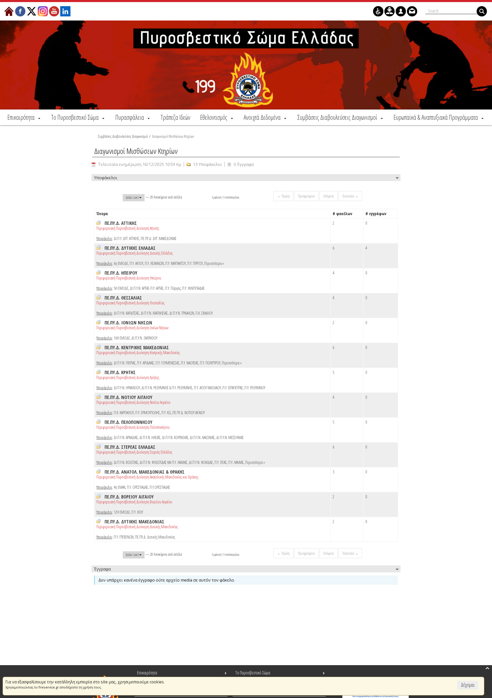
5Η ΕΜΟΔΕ (121, 288)
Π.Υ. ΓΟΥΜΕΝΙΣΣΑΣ (167, 363)
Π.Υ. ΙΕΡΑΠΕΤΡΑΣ (232, 388)
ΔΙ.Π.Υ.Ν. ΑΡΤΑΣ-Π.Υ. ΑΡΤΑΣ (146, 288)
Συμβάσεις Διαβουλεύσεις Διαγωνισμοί (123, 136)
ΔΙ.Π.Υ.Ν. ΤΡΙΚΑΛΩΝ (181, 313)
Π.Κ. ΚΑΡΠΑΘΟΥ (124, 412)
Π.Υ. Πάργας (173, 288)
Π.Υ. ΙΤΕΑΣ (220, 462)
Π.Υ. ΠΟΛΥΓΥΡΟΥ (210, 363)
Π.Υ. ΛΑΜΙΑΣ (236, 462)
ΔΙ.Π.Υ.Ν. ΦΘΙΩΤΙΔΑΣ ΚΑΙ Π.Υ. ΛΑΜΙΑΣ (163, 462)
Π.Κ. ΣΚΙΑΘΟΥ (204, 313)
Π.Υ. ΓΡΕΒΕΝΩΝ (124, 537)
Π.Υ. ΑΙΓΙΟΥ (136, 263)
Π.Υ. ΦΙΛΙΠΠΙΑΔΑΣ (193, 288)
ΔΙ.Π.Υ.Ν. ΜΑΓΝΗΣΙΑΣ (154, 313)
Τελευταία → (350, 196)
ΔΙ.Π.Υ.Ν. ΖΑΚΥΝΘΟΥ (144, 338)
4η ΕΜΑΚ (119, 487)
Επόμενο (328, 196)
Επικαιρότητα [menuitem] (147, 673)
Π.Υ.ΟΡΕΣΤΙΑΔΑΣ (160, 487)
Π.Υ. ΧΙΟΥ (137, 512)
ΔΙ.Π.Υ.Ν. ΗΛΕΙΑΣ (149, 437)
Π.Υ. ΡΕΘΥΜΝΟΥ (254, 388)
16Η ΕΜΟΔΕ (122, 338)
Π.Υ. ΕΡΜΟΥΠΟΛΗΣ (147, 412)
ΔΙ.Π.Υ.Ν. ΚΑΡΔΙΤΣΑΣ (126, 313)
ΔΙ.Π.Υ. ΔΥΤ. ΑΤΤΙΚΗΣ (126, 238)
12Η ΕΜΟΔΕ (122, 512)
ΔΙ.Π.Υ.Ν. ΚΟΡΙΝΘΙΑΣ (175, 437)
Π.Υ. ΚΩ (166, 412)
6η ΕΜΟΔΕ (121, 263)
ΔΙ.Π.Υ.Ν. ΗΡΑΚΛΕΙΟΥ (127, 388)
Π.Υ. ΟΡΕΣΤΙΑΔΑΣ (137, 487)
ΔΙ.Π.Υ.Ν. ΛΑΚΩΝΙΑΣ (202, 437)
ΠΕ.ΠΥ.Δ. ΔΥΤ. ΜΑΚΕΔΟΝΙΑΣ (159, 238)
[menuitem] (24, 117)
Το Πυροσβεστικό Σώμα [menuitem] (252, 673)
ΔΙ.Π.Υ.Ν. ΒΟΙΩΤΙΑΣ (126, 462)
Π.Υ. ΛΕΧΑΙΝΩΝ (154, 263)
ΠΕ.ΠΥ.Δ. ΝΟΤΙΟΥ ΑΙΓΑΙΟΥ (188, 412)
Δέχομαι (468, 684)
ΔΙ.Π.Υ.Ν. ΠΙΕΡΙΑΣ (125, 363)
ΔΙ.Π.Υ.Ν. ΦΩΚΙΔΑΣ (201, 462)
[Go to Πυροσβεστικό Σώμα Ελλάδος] (246, 65)
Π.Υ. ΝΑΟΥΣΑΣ (189, 363)
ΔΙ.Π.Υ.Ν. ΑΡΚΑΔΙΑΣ (126, 437)
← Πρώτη (283, 196)
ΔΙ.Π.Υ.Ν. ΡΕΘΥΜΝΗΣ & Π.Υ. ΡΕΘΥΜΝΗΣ (166, 388)
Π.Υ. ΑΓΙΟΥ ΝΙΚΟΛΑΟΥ (207, 388)
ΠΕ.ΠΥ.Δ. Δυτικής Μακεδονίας (155, 537)
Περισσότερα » (214, 263)
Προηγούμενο (306, 196)
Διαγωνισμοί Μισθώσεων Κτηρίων (173, 136)
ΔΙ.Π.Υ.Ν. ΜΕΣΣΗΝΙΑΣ (230, 437)
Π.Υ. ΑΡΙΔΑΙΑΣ (145, 363)
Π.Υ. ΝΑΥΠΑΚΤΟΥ (175, 263)
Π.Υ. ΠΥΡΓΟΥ (195, 263)
